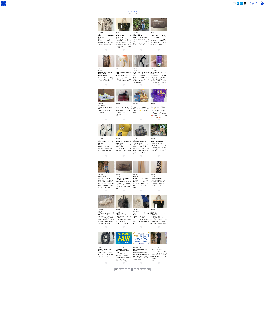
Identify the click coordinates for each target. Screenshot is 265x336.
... (134, 269)
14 (141, 269)
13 (138, 269)
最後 (149, 269)
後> (145, 269)
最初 (116, 269)
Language (262, 1)
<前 (120, 269)
